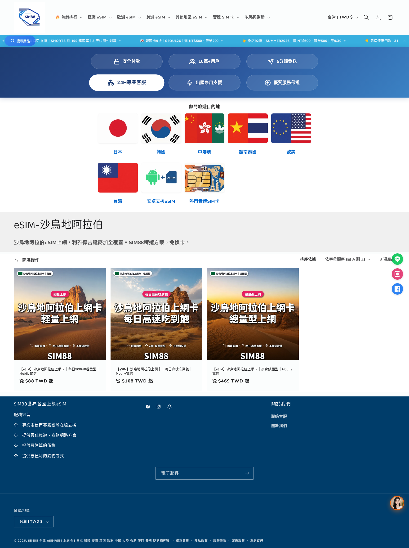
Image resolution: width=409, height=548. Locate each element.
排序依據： (310, 259)
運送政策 (238, 541)
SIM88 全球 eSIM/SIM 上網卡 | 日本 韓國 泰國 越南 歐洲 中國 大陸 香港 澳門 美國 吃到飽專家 (98, 541)
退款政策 (182, 541)
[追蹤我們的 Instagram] (397, 274)
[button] (68, 17)
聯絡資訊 (256, 541)
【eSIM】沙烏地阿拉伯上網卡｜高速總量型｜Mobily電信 (252, 371)
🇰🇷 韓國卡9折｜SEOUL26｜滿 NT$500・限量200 (154, 41)
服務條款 (219, 541)
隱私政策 (201, 541)
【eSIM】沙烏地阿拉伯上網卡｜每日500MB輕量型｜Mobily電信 (59, 371)
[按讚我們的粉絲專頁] (397, 289)
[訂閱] (247, 473)
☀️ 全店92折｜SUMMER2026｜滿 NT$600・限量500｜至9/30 (266, 41)
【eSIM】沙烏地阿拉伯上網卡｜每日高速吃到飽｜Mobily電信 (154, 371)
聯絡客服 (279, 416)
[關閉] (404, 41)
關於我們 (279, 425)
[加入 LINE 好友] (397, 259)
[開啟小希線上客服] (397, 503)
